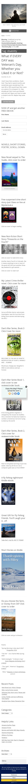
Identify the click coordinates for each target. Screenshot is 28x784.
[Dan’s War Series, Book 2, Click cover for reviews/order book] (14, 450)
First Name (5, 114)
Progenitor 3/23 (12, 650)
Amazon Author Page (8, 725)
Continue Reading (8, 101)
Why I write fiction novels (10, 690)
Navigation (15, 30)
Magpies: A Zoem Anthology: (16, 672)
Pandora (4, 738)
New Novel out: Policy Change (11, 687)
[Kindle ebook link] (9, 309)
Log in (5, 764)
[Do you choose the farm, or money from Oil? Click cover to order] (8, 632)
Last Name (5, 121)
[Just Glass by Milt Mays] (8, 223)
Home (2, 35)
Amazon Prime (6, 728)
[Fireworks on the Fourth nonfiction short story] (14, 254)
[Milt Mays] (14, 21)
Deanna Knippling (7, 733)
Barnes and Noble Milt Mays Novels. (13, 730)
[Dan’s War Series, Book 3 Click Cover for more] (14, 345)
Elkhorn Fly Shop (7, 735)
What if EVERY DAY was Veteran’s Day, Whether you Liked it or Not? (12, 64)
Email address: (6, 127)
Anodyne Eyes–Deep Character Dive (13, 701)
